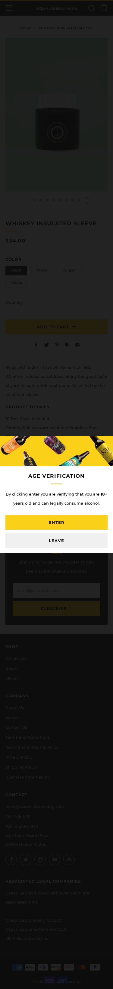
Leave (56, 540)
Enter (56, 522)
